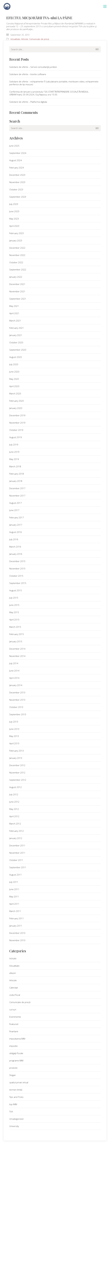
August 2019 (15, 437)
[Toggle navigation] (105, 6)
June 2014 (14, 670)
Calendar (13, 987)
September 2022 (17, 269)
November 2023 (17, 182)
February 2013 (16, 750)
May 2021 (14, 306)
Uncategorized (16, 1118)
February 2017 (16, 517)
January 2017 (15, 524)
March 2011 (15, 911)
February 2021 (16, 327)
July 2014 (13, 663)
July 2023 (13, 204)
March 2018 (15, 466)
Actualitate (15, 39)
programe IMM (16, 1060)
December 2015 (17, 561)
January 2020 (15, 408)
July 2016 (13, 539)
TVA (11, 1111)
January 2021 (15, 335)
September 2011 (17, 867)
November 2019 (17, 422)
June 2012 (14, 801)
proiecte (13, 1067)
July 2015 (13, 597)
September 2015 (17, 583)
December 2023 (17, 174)
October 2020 (16, 342)
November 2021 (17, 291)
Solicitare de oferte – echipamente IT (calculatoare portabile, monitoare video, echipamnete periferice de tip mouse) (53, 83)
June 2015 (14, 605)
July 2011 (13, 881)
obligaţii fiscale (16, 1053)
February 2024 (16, 167)
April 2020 (14, 386)
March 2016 (15, 546)
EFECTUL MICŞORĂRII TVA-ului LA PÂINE (39, 18)
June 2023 (14, 211)
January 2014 (15, 685)
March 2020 (15, 393)
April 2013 (14, 743)
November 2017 (17, 495)
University (14, 1126)
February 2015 (16, 634)
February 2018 (16, 473)
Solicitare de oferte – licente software (27, 74)
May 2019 (14, 459)
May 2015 (14, 612)
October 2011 (16, 860)
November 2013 (17, 699)
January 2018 (15, 481)
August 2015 (15, 590)
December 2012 (17, 765)
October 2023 (16, 189)
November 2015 (17, 568)
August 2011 (15, 874)
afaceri (12, 973)
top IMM (13, 1104)
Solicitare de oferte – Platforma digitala (28, 101)
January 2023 (15, 240)
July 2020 (13, 364)
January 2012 (15, 838)
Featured (13, 1024)
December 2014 (17, 648)
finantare (13, 1031)
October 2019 (16, 430)
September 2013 (17, 714)
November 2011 (17, 852)
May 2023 (14, 218)
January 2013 (15, 758)
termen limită (15, 1089)
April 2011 (14, 903)
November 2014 (17, 656)
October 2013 (16, 707)
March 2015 (15, 626)
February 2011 (16, 918)
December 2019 (17, 415)
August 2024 (15, 160)
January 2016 (15, 553)
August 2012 (15, 787)
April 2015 (14, 619)
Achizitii (12, 958)
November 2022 (17, 255)
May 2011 (14, 896)
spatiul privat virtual (18, 1082)
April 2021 (14, 313)
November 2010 (17, 940)
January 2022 (15, 276)
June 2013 (14, 729)
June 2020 (14, 371)
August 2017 (15, 502)
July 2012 (13, 794)
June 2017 (14, 510)
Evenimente (15, 1016)
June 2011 (14, 889)
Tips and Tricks (16, 1097)
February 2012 (16, 830)
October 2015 (16, 575)
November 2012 (17, 772)
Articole (24, 39)
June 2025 (14, 145)
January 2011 (15, 925)
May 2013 (14, 736)
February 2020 (16, 400)
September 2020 (17, 349)
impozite (13, 1045)
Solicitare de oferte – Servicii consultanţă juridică (33, 66)
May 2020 (14, 378)
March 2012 (15, 823)
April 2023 (14, 225)
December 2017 (17, 488)
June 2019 (14, 451)
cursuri (12, 1009)
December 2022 (17, 247)
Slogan (12, 1075)
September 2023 (17, 196)
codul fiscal (14, 994)
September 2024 (17, 153)
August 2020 (15, 357)
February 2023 (16, 233)
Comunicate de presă (39, 39)
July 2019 (13, 444)
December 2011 (17, 845)
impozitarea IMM (17, 1038)
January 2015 (15, 641)
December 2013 (17, 692)
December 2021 (17, 284)
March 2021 (15, 320)
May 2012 (14, 809)
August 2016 (15, 532)
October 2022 (16, 262)
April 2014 (14, 677)
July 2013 (13, 721)
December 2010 (17, 933)
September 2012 (17, 779)
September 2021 (17, 298)
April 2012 (14, 816)
